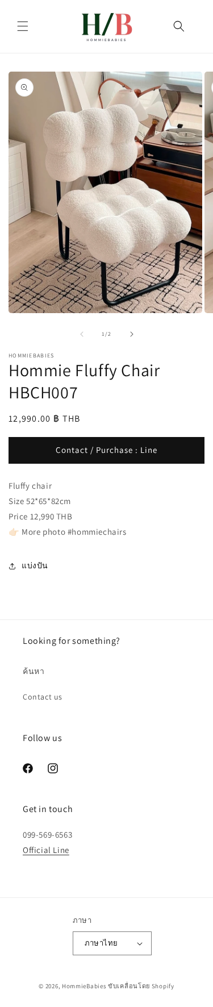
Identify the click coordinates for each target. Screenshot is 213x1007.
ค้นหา (33, 671)
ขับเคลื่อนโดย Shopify (141, 986)
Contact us (42, 697)
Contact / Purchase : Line (106, 449)
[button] (22, 26)
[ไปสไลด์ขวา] (131, 334)
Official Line (46, 849)
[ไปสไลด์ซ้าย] (81, 334)
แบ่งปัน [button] (35, 565)
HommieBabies (84, 986)
